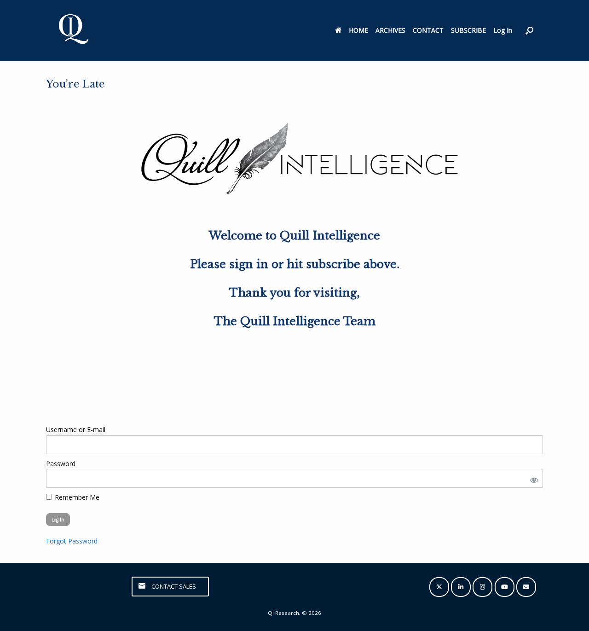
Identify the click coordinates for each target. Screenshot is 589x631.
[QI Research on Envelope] (526, 587)
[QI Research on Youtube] (504, 587)
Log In (502, 30)
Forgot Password (72, 541)
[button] (529, 30)
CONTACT (428, 30)
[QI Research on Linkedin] (461, 587)
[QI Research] (72, 31)
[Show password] (532, 478)
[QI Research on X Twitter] (439, 587)
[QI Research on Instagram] (482, 587)
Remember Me (76, 497)
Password (60, 463)
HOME (358, 30)
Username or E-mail (75, 429)
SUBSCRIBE (468, 30)
